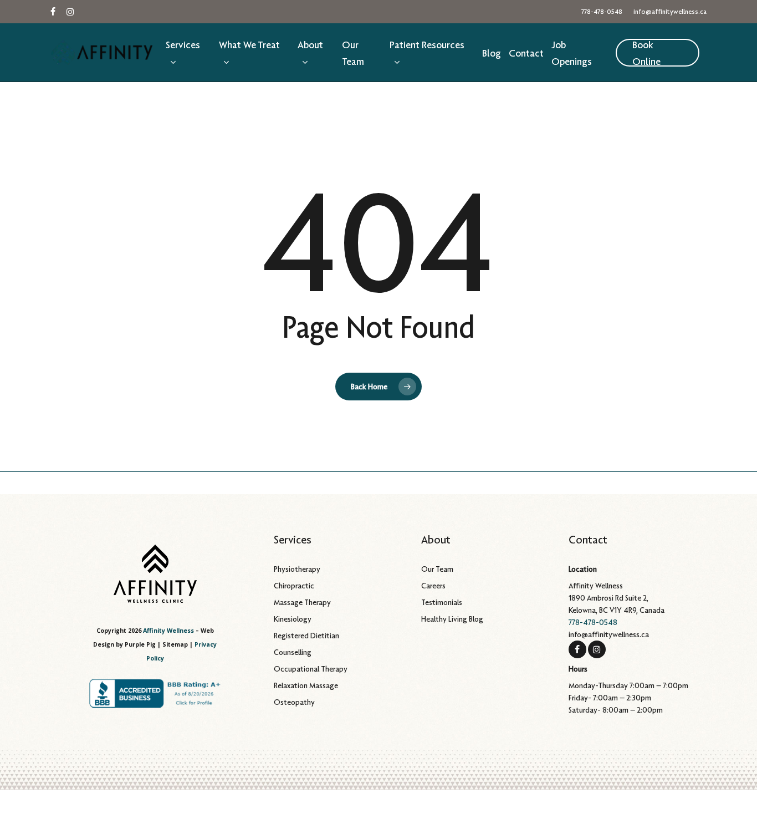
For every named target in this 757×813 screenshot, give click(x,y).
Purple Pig (140, 644)
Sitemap (175, 644)
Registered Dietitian (306, 636)
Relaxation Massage (306, 685)
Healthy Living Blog (452, 619)
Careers (433, 586)
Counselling (292, 652)
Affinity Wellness (168, 630)
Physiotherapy (297, 569)
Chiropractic (294, 586)
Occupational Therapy (310, 669)
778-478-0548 (593, 622)
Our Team (437, 569)
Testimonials (441, 602)
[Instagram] (597, 649)
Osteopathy (294, 702)
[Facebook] (577, 649)
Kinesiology (292, 619)
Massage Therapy (302, 602)
